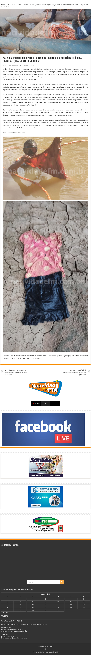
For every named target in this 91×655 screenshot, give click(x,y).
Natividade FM (43, 646)
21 (20, 607)
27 (7, 610)
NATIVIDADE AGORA (15, 5)
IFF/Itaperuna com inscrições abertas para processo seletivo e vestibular (16, 372)
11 (71, 602)
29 (33, 610)
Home (4, 5)
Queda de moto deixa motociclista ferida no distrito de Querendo (74, 372)
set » (6, 613)
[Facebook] (45, 649)
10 (58, 602)
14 (20, 605)
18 (71, 605)
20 (7, 607)
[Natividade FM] (45, 0)
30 (45, 610)
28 (20, 610)
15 (33, 605)
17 (58, 605)
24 (58, 607)
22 (33, 607)
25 (71, 607)
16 (45, 605)
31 (58, 610)
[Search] (62, 582)
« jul (2, 613)
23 (45, 607)
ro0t (51, 646)
